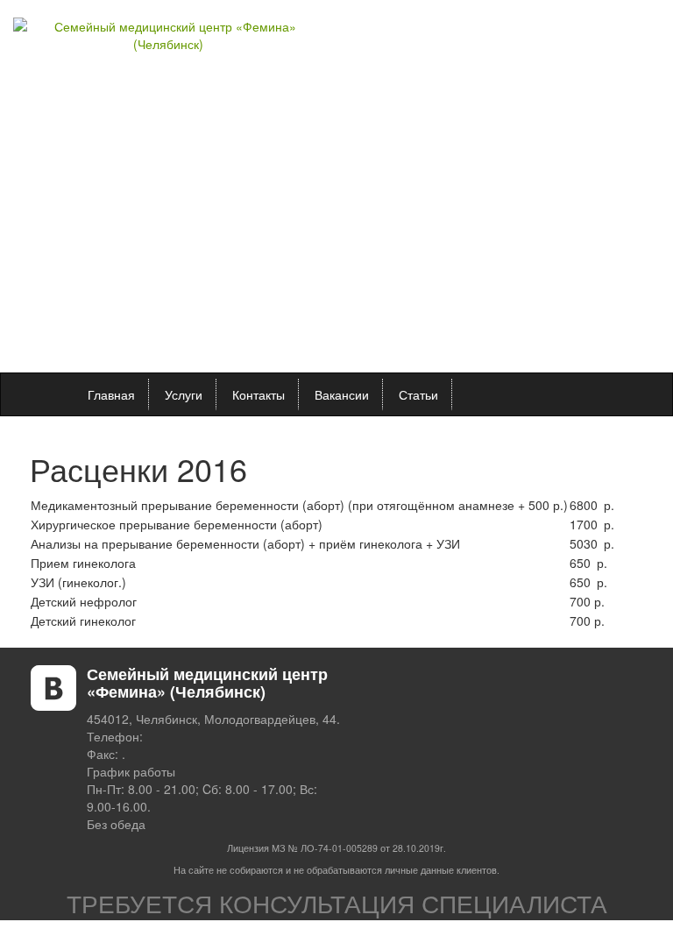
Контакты (258, 394)
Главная (111, 394)
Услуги (183, 394)
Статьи (418, 394)
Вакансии (342, 394)
